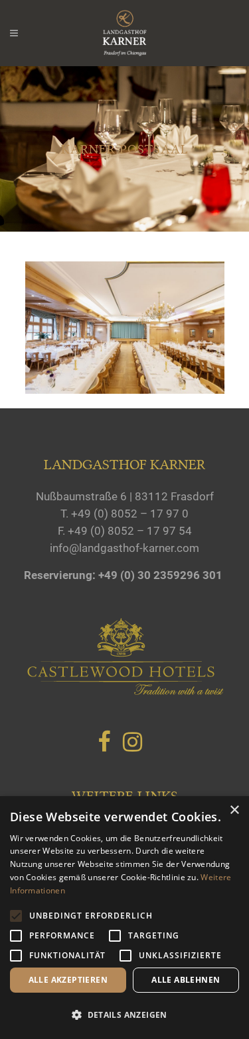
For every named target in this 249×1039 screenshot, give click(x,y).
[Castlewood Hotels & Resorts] (124, 692)
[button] (124, 1015)
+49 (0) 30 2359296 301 (160, 575)
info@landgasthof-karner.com (124, 548)
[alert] (124, 917)
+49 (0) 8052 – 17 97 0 (130, 513)
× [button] (234, 810)
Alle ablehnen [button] (185, 979)
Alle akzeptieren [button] (68, 979)
